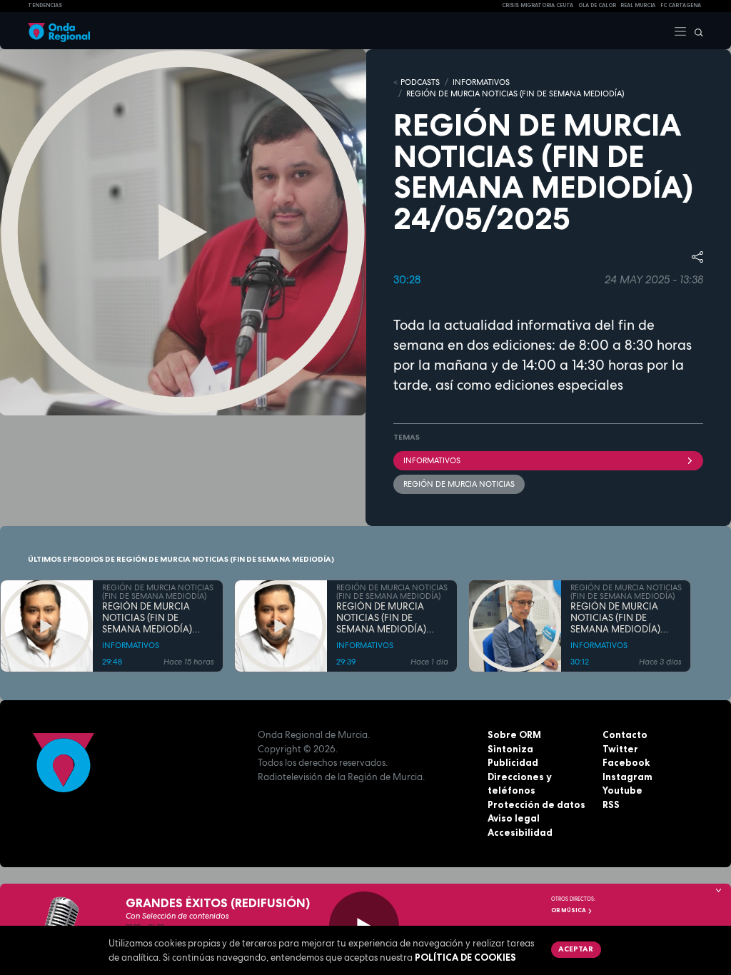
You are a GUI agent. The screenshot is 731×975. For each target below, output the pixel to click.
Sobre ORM (514, 734)
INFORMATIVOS (481, 82)
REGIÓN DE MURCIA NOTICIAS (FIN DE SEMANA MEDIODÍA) (515, 93)
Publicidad (513, 762)
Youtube (622, 790)
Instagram (627, 776)
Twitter (620, 748)
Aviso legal (514, 818)
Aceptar (575, 949)
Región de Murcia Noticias (459, 484)
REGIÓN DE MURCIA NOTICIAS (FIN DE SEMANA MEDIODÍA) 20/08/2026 (615, 618)
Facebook (626, 762)
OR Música (569, 910)
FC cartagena (680, 5)
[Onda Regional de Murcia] (59, 30)
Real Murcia (637, 5)
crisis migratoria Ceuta (537, 5)
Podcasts (420, 82)
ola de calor (597, 5)
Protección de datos (536, 804)
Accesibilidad (520, 832)
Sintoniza (510, 748)
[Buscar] (695, 30)
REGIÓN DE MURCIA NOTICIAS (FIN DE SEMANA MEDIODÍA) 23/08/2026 (147, 618)
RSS (611, 804)
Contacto (625, 734)
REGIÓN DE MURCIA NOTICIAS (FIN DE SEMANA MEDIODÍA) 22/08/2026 (381, 618)
